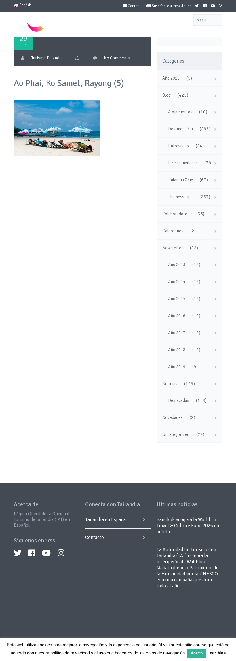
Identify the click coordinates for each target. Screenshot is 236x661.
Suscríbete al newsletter (171, 6)
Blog (166, 95)
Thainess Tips (180, 196)
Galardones (172, 230)
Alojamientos (180, 111)
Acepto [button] (197, 653)
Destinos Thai (180, 128)
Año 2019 (176, 366)
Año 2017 (176, 332)
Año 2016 (176, 315)
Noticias (169, 383)
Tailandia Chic (180, 179)
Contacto (134, 6)
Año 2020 (171, 78)
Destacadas (178, 400)
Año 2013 (176, 264)
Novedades (172, 417)
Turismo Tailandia (46, 58)
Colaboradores (175, 213)
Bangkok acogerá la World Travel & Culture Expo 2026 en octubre (188, 526)
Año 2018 (176, 349)
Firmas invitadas (183, 162)
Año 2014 (176, 281)
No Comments (117, 58)
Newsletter (172, 248)
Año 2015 (176, 298)
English (24, 5)
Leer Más (216, 652)
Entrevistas (178, 145)
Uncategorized (175, 434)
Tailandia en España (105, 520)
